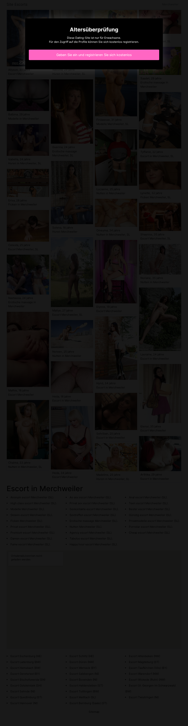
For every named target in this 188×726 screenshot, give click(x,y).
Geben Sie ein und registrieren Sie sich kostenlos (94, 55)
